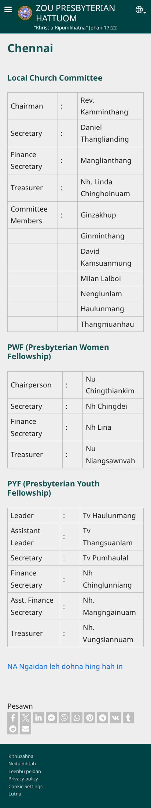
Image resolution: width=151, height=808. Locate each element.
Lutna (14, 793)
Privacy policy (23, 778)
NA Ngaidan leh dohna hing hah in (65, 666)
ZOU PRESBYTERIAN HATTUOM (75, 13)
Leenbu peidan (24, 771)
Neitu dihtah (22, 763)
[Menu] (12, 10)
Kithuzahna (20, 756)
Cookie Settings (25, 786)
